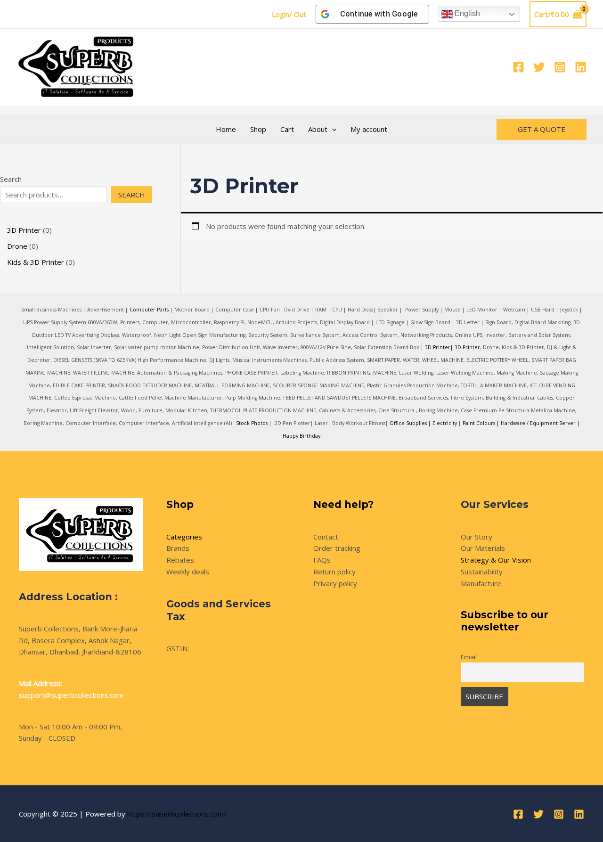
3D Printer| (439, 347)
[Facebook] (518, 67)
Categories (184, 536)
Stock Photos (252, 423)
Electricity (444, 423)
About (317, 129)
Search (11, 179)
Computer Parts (149, 309)
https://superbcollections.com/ (177, 813)
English (466, 13)
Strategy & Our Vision (496, 559)
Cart (287, 129)
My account (368, 129)
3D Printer (467, 347)
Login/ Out (289, 14)
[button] (331, 129)
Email (469, 657)
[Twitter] (539, 67)
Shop (258, 129)
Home (226, 129)
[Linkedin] (581, 67)
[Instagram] (560, 67)
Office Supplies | (411, 423)
